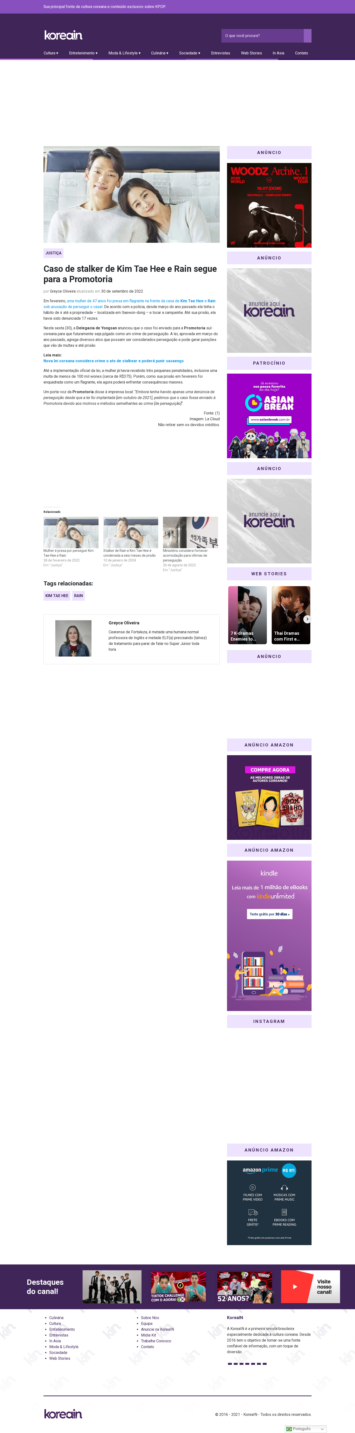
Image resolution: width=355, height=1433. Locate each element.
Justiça (53, 253)
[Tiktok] (303, 7)
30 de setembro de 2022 (122, 291)
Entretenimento (62, 1329)
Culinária (56, 1317)
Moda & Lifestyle (63, 1346)
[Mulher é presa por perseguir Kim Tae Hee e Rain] (71, 532)
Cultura (55, 1323)
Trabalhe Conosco (156, 1341)
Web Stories (251, 53)
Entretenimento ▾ (83, 53)
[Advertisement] (177, 96)
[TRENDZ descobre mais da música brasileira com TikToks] (112, 1286)
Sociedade (58, 1352)
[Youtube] (291, 7)
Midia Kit (148, 1335)
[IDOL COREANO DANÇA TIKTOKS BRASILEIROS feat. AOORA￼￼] (178, 1286)
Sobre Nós (150, 1317)
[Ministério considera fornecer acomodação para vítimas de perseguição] (190, 532)
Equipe (147, 1323)
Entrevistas (220, 53)
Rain (78, 595)
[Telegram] (309, 7)
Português (301, 1429)
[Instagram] (280, 7)
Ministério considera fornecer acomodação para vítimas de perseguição (185, 555)
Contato (301, 53)
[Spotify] (297, 7)
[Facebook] (274, 7)
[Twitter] (285, 7)
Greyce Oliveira (63, 291)
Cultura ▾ (51, 53)
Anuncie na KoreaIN (157, 1329)
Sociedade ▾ (189, 53)
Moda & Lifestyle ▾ (124, 53)
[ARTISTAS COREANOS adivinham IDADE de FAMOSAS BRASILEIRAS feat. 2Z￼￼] (244, 1286)
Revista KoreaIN (63, 35)
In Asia (278, 53)
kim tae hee (56, 595)
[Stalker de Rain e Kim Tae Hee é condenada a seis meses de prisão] (130, 532)
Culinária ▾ (159, 53)
